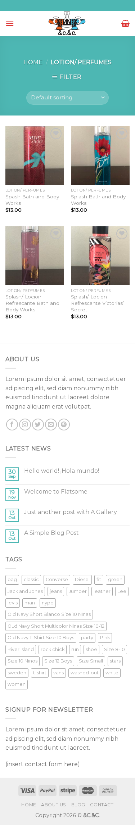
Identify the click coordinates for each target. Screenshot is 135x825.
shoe (91, 649)
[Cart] (125, 23)
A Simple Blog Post (51, 532)
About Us (53, 804)
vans (58, 672)
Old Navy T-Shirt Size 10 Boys (41, 637)
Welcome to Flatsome (55, 491)
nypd (48, 602)
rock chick (52, 649)
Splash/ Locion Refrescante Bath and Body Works (32, 303)
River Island (21, 649)
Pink (105, 637)
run (75, 649)
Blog (78, 804)
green (115, 579)
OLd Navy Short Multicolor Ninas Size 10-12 (56, 626)
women (17, 684)
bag (12, 579)
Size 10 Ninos (22, 661)
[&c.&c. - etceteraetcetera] (68, 23)
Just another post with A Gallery (70, 512)
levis (13, 602)
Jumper (78, 591)
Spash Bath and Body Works (32, 200)
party (87, 637)
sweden (17, 672)
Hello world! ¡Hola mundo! (61, 470)
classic (31, 579)
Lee (121, 591)
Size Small (91, 661)
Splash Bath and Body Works (98, 200)
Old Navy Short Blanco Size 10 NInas (49, 614)
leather (102, 591)
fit (98, 579)
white (111, 672)
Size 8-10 (114, 649)
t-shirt (39, 672)
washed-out (85, 672)
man (29, 602)
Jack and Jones (25, 591)
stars (115, 661)
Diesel (82, 579)
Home (32, 62)
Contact (101, 804)
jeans (56, 591)
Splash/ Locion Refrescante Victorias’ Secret (97, 303)
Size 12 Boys (58, 661)
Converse (57, 579)
